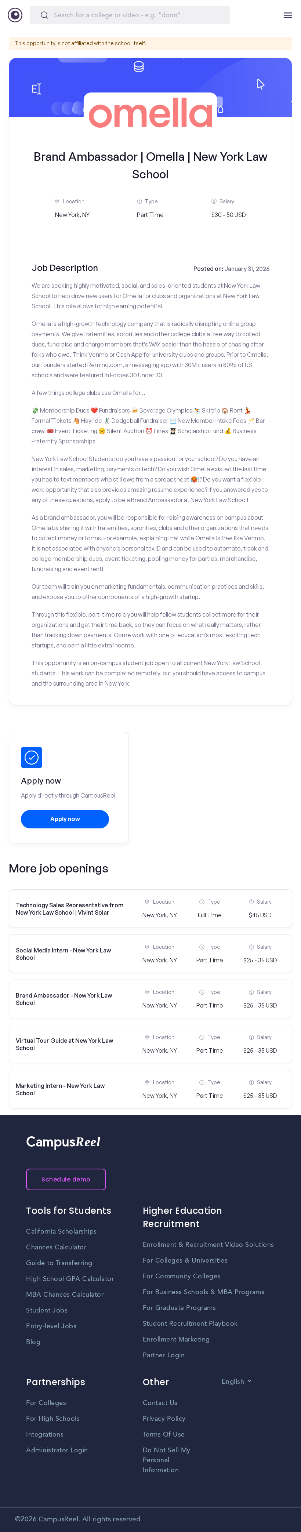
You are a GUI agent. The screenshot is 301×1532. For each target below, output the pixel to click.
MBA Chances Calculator (65, 1295)
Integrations (45, 1434)
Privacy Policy (164, 1419)
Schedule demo (66, 1179)
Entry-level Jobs (51, 1326)
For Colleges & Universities (185, 1260)
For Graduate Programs (179, 1308)
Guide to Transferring (59, 1263)
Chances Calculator (56, 1247)
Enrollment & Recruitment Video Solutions (208, 1245)
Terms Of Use (164, 1434)
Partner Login (164, 1355)
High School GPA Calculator (70, 1279)
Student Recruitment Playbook (190, 1324)
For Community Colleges (182, 1276)
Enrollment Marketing (176, 1339)
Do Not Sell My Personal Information (167, 1460)
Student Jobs (47, 1310)
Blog (33, 1342)
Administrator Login (57, 1450)
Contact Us (160, 1403)
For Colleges (46, 1403)
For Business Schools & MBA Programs (204, 1292)
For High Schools (53, 1419)
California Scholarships (61, 1231)
